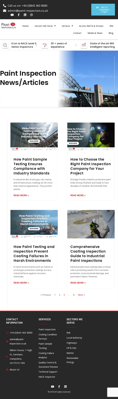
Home (25, 25)
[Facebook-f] (18, 14)
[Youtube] (12, 14)
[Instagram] (31, 14)
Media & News (95, 32)
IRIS (111, 25)
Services (66, 25)
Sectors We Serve (44, 25)
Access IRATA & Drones (91, 25)
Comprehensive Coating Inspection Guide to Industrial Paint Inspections (88, 253)
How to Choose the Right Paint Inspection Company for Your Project (90, 166)
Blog (111, 32)
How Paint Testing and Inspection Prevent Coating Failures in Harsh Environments (34, 253)
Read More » (21, 195)
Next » (81, 294)
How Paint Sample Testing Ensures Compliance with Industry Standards (31, 166)
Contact (77, 32)
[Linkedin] (25, 14)
